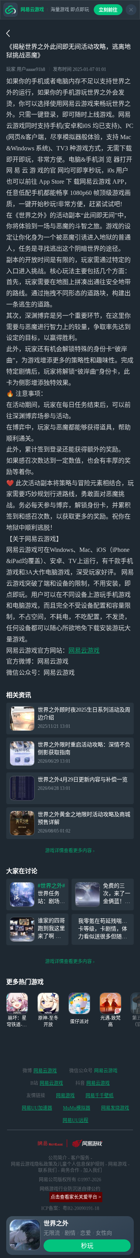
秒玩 (87, 1245)
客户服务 (80, 1158)
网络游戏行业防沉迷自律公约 (70, 1189)
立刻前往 (108, 10)
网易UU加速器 (37, 1108)
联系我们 (47, 1170)
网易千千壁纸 (100, 1095)
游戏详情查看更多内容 (68, 850)
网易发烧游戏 (115, 1108)
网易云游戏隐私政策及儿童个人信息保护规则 (57, 1164)
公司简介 (57, 1158)
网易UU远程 (75, 1120)
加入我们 (92, 1170)
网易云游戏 (84, 650)
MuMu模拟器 (76, 1108)
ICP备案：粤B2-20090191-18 (70, 1208)
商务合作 (70, 1170)
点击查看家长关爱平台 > (76, 1197)
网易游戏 (65, 1095)
